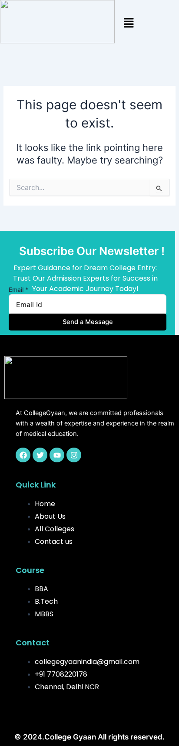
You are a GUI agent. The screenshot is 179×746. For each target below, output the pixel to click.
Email (18, 289)
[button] (129, 23)
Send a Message (88, 322)
